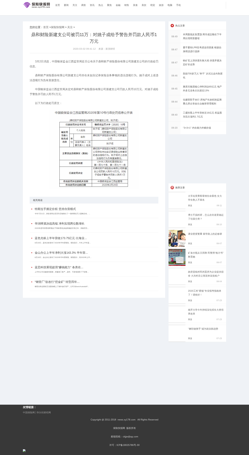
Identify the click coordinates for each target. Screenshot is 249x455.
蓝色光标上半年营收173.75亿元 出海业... (61, 238)
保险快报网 (57, 27)
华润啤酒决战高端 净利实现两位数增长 (60, 223)
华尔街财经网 (44, 412)
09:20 (174, 127)
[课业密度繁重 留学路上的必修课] (178, 246)
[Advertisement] (197, 159)
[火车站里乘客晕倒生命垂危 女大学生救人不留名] (178, 208)
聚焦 (109, 5)
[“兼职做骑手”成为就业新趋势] (178, 341)
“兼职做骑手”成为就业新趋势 (203, 328)
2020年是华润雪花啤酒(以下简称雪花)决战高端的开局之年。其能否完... (62, 228)
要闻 (66, 5)
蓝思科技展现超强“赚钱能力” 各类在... (59, 267)
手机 (178, 5)
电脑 (170, 5)
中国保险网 (29, 412)
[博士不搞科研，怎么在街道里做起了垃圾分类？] (178, 227)
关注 (74, 5)
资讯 (92, 5)
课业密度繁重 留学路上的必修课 (205, 233)
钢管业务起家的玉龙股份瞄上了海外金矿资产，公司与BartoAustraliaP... (62, 286)
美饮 (144, 5)
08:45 (174, 88)
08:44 (174, 101)
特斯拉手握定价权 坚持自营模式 (55, 209)
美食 (135, 5)
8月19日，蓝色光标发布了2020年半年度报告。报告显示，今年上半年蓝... (63, 243)
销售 (126, 5)
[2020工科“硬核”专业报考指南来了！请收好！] (178, 303)
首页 (57, 5)
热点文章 (180, 25)
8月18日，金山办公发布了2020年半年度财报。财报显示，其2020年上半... (63, 257)
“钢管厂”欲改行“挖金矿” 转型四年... (57, 282)
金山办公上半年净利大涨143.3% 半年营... (61, 252)
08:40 (174, 114)
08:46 (174, 75)
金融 (118, 5)
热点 (100, 5)
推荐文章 (180, 187)
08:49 (174, 36)
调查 (83, 5)
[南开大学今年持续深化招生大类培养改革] (178, 322)
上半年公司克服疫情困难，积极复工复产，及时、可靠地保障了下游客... (62, 272)
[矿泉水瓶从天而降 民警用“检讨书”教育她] (178, 265)
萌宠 (152, 5)
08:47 (174, 49)
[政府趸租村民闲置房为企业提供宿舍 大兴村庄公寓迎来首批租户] (178, 284)
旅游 (161, 5)
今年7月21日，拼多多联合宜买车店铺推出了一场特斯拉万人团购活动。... (62, 214)
